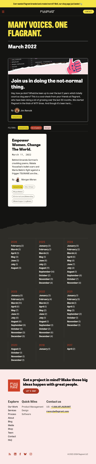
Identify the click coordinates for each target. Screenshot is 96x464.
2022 (42, 291)
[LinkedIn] (15, 454)
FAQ (10, 440)
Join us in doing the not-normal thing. (47, 83)
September (45, 271)
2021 (70, 291)
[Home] (14, 386)
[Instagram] (30, 454)
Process (12, 414)
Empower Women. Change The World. (26, 144)
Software (26, 414)
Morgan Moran (28, 179)
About (11, 417)
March (14, 249)
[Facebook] (20, 454)
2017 (69, 345)
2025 (42, 242)
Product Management (32, 406)
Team (10, 432)
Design (25, 410)
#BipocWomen (18, 192)
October (43, 275)
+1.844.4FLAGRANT (61, 406)
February (16, 245)
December (44, 282)
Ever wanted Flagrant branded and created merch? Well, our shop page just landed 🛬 (48, 3)
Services (12, 410)
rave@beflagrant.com (57, 411)
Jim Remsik (26, 110)
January (43, 245)
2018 (42, 345)
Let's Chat (31, 391)
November (44, 279)
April (13, 253)
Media (11, 425)
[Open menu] (3, 12)
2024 (70, 242)
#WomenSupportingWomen (22, 201)
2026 (14, 242)
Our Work (13, 406)
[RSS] (10, 454)
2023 (14, 291)
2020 (14, 345)
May (13, 256)
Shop (10, 428)
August (15, 267)
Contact (88, 11)
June (13, 260)
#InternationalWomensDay (23, 196)
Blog (10, 421)
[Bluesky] (25, 454)
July (13, 264)
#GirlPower (29, 187)
